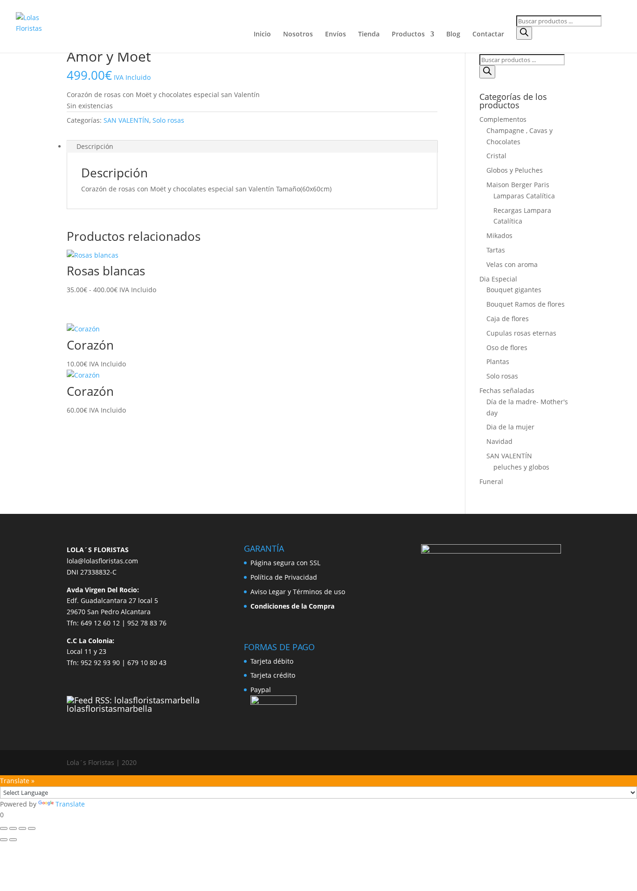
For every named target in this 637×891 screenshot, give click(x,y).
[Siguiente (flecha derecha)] (13, 839)
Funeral (491, 481)
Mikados (499, 235)
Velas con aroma (512, 264)
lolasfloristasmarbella (109, 708)
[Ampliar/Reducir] (3, 828)
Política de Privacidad (283, 577)
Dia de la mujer (510, 426)
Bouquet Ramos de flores (525, 304)
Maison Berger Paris (517, 184)
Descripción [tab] (94, 146)
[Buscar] (524, 33)
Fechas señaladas (506, 390)
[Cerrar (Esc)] (31, 828)
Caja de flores (507, 318)
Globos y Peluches (514, 170)
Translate (70, 804)
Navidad (499, 441)
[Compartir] (22, 828)
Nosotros (298, 34)
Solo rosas (168, 120)
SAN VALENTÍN (126, 120)
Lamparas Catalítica (524, 195)
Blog (453, 34)
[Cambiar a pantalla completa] (13, 828)
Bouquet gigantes (513, 289)
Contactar (488, 34)
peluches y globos (521, 467)
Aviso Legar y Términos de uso (297, 591)
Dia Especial (498, 278)
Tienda (369, 34)
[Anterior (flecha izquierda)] (3, 839)
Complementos (502, 119)
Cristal (496, 155)
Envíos (335, 34)
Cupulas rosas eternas (521, 333)
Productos (408, 34)
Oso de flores (506, 347)
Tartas (495, 250)
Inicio (262, 34)
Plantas (497, 361)
